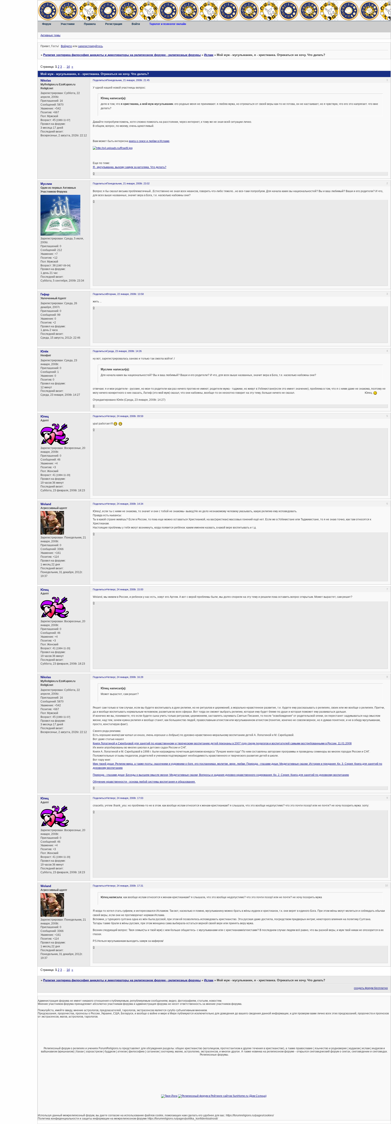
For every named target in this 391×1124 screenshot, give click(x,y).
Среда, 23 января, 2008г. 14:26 (124, 351)
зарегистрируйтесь (90, 46)
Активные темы (50, 35)
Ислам (208, 55)
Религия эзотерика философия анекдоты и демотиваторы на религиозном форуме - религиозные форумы (122, 55)
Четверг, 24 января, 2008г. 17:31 (125, 885)
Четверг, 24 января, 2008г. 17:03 (125, 798)
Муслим (46, 184)
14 (68, 66)
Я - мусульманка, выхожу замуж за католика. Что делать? (129, 167)
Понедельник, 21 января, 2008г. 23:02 (128, 183)
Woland (46, 504)
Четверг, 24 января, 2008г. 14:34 (125, 503)
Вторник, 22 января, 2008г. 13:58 (125, 294)
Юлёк (44, 351)
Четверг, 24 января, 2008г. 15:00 (125, 589)
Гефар (45, 294)
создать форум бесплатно (371, 988)
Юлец (45, 416)
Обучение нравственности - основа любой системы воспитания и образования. (144, 781)
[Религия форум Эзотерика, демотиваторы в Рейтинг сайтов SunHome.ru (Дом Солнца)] (222, 1095)
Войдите (66, 46)
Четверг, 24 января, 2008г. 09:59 (125, 416)
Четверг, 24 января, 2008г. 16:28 (125, 677)
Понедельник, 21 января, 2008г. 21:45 (128, 80)
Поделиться (100, 80)
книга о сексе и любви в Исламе (149, 141)
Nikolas (46, 80)
